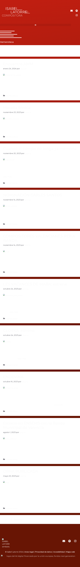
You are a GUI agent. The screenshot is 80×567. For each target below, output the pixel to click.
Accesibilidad (59, 552)
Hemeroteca (12, 96)
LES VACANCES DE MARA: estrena (35, 284)
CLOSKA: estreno (18, 330)
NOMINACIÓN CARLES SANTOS (32, 195)
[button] (35, 25)
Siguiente (19, 519)
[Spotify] (76, 10)
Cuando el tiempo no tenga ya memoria (39, 148)
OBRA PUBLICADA (20, 471)
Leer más (7, 176)
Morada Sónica (16, 107)
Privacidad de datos (43, 552)
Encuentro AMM (18, 64)
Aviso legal (29, 552)
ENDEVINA (13, 377)
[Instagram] (76, 15)
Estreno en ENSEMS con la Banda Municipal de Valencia (34, 425)
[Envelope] (71, 10)
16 (11, 519)
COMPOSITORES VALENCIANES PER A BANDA (39, 238)
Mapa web (70, 552)
